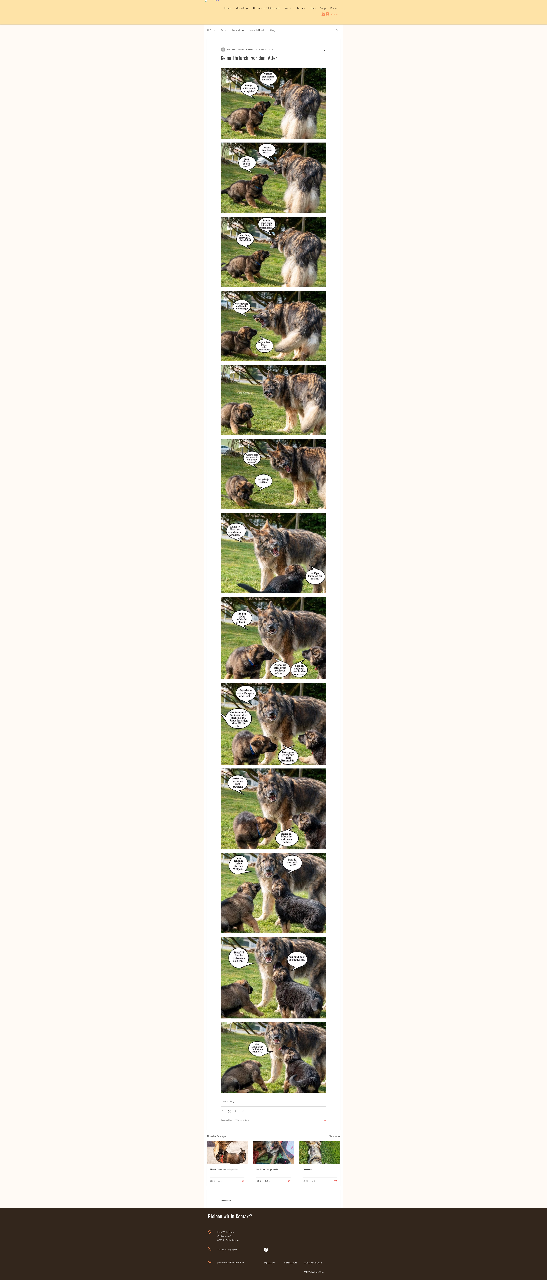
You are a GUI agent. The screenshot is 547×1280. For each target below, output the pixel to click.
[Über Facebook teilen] (222, 1111)
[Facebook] (266, 1249)
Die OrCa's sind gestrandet (267, 1169)
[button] (241, 8)
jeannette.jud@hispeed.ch (230, 1262)
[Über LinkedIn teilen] (236, 1111)
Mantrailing (238, 30)
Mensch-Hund (256, 30)
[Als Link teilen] (243, 1111)
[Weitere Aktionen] (324, 49)
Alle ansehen (334, 1136)
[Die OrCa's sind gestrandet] (273, 1152)
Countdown (307, 1169)
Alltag (272, 30)
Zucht (224, 30)
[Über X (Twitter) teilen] (229, 1111)
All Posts (211, 30)
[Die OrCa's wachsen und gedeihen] (227, 1152)
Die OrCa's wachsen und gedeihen (224, 1169)
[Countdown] (319, 1152)
